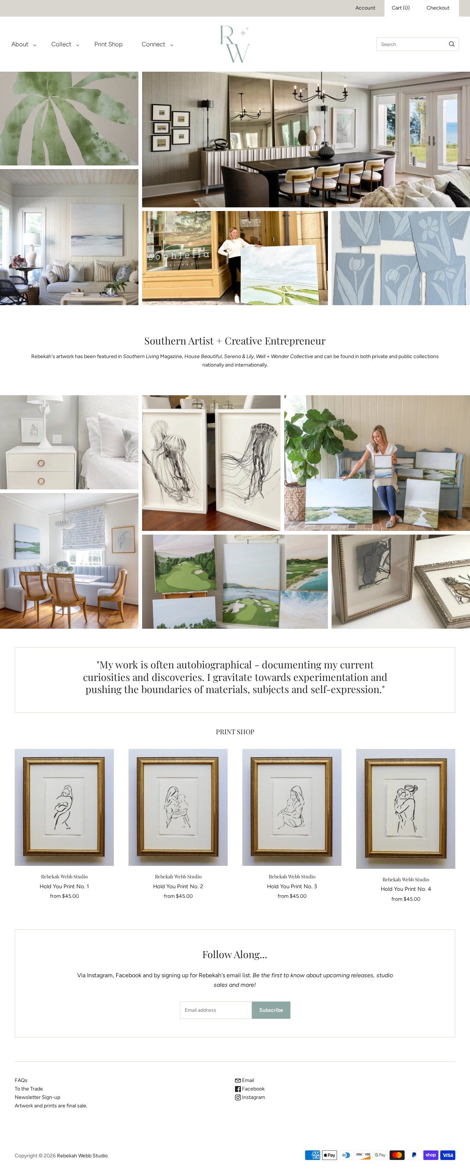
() (401, 8)
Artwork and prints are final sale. (51, 1106)
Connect (153, 44)
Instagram (253, 1097)
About (19, 44)
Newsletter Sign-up (37, 1097)
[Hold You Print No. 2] (178, 807)
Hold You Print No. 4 (406, 889)
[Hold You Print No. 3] (291, 807)
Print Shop (108, 44)
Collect (61, 44)
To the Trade (29, 1089)
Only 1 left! (64, 807)
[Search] (452, 44)
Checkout (438, 8)
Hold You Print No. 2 (178, 886)
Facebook (253, 1089)
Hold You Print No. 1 (64, 886)
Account (365, 8)
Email (247, 1080)
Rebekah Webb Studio (64, 876)
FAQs (21, 1080)
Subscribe (271, 1010)
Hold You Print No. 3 (292, 886)
